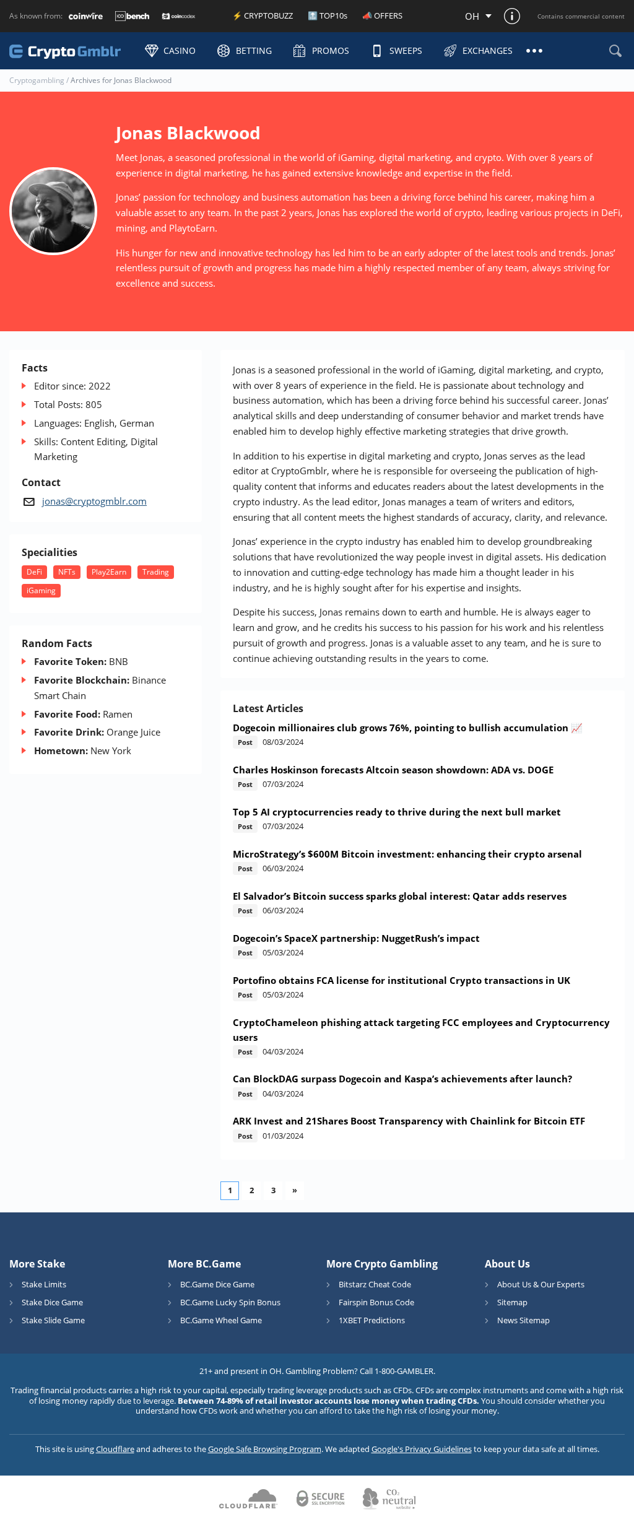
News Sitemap (523, 1320)
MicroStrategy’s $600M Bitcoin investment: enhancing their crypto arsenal (407, 854)
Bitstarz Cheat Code (375, 1284)
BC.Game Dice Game (217, 1284)
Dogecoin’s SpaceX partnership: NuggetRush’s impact (356, 938)
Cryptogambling (36, 80)
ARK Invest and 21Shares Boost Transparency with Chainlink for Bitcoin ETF (409, 1121)
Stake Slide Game (53, 1320)
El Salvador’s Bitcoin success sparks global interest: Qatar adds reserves (400, 896)
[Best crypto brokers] (70, 50)
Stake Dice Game (52, 1302)
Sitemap (512, 1302)
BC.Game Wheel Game (221, 1320)
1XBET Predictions (372, 1320)
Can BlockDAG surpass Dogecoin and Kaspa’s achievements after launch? (402, 1078)
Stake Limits (44, 1284)
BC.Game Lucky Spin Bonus (230, 1302)
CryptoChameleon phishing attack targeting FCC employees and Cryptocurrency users (421, 1029)
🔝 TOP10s (327, 16)
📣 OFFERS (382, 16)
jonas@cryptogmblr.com (94, 501)
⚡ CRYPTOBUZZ (262, 16)
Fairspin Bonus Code (376, 1302)
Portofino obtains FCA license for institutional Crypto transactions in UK (401, 980)
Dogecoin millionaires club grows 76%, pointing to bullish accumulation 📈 (408, 727)
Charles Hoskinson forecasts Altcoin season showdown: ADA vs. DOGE (393, 769)
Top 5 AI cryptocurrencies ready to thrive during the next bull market (397, 812)
